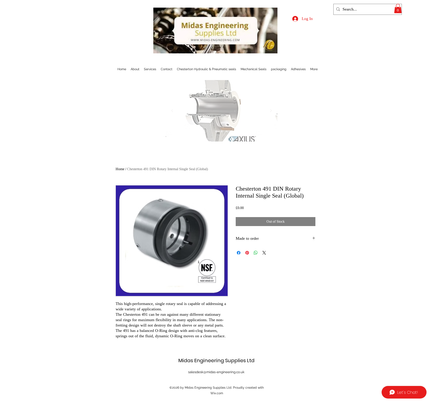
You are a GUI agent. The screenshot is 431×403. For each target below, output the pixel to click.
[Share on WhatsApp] (255, 252)
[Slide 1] (216, 131)
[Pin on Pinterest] (247, 252)
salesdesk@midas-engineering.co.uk (216, 372)
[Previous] (172, 111)
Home (120, 169)
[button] (398, 8)
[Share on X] (264, 252)
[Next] (271, 111)
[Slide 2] (221, 131)
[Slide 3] (227, 131)
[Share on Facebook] (238, 252)
